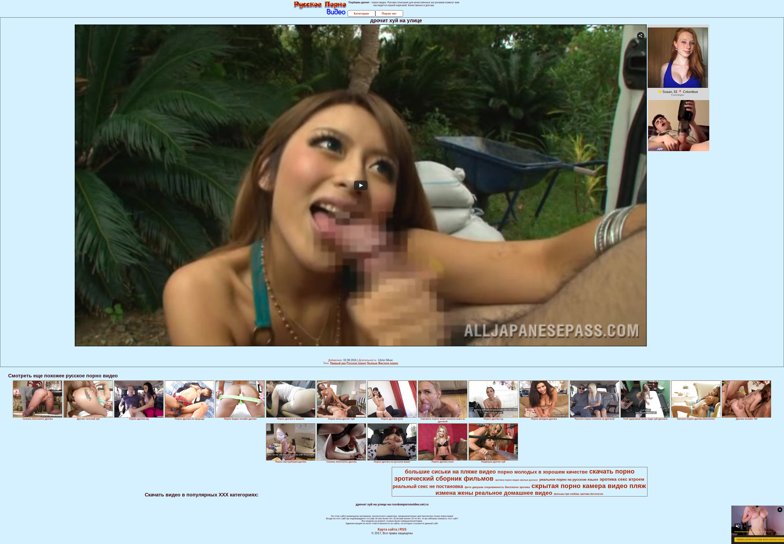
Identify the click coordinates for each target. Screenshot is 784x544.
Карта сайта (387, 529)
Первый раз (338, 363)
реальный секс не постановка (428, 486)
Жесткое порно (388, 363)
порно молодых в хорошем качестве (543, 472)
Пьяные (372, 363)
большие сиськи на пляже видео (450, 472)
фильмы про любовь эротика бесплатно (578, 494)
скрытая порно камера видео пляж (588, 485)
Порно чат (389, 13)
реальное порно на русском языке (568, 479)
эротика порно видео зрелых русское (516, 480)
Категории (361, 13)
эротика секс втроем (622, 479)
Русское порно (356, 363)
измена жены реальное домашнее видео (493, 493)
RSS (403, 529)
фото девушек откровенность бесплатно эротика (497, 487)
